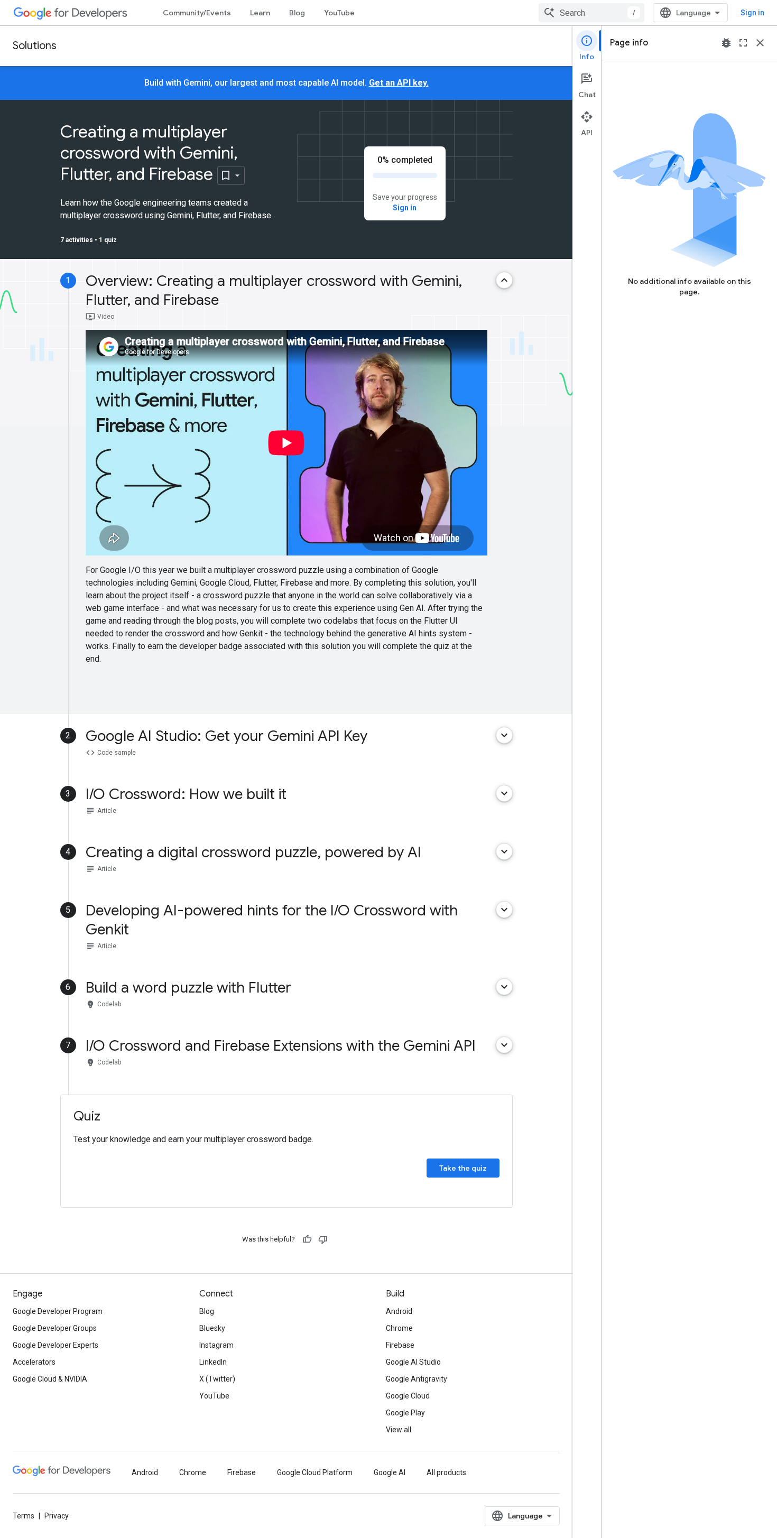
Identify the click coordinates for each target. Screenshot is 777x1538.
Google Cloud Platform (315, 1472)
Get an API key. (399, 83)
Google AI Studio (413, 1362)
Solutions (35, 45)
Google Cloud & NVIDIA (50, 1379)
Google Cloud (408, 1396)
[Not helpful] (323, 1239)
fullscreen (743, 42)
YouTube (339, 12)
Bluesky (212, 1328)
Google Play (405, 1413)
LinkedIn (213, 1362)
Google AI (389, 1472)
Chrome (399, 1328)
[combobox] (591, 12)
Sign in (752, 12)
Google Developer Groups (55, 1328)
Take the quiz (463, 1168)
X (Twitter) (217, 1379)
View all (398, 1429)
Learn (260, 12)
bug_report (726, 42)
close (760, 42)
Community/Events (197, 12)
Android (399, 1311)
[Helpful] (307, 1239)
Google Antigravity (416, 1379)
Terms (23, 1516)
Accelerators (34, 1362)
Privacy (56, 1516)
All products (446, 1472)
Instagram (216, 1345)
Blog (297, 12)
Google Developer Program (58, 1311)
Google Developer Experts (55, 1345)
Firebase (400, 1345)
